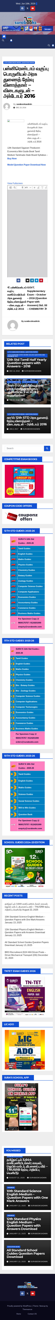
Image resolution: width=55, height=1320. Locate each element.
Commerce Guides (27, 608)
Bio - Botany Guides (25, 685)
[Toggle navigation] (7, 41)
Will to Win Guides (27, 808)
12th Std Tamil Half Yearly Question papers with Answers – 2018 (26, 363)
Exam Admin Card (14, 382)
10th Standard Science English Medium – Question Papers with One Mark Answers (27, 1196)
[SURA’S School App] (21, 1107)
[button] (3, 40)
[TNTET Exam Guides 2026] (25, 996)
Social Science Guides (28, 801)
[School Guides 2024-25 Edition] (25, 867)
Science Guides (25, 794)
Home (18, 1314)
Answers (10, 1187)
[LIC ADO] (25, 1049)
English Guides (25, 554)
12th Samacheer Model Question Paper (19, 62)
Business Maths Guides (29, 613)
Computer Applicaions (28, 592)
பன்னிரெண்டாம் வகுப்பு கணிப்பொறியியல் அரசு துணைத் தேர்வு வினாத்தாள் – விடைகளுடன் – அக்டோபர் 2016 (17, 298)
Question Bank (25, 814)
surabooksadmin (24, 104)
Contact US (32, 1314)
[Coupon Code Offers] (22, 517)
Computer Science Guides (30, 586)
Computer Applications (26, 701)
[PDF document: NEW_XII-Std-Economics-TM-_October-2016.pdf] (27, 231)
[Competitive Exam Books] (24, 481)
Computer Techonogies (27, 707)
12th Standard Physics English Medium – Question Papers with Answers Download (24, 1224)
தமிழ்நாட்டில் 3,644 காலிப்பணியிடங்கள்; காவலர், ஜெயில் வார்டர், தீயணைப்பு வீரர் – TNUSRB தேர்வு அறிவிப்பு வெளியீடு (27, 907)
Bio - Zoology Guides (26, 691)
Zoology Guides (25, 581)
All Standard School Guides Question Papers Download (26, 1253)
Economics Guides (27, 597)
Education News (13, 1246)
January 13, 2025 (17, 1206)
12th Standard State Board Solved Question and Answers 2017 (26, 355)
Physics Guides (25, 565)
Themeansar (27, 1309)
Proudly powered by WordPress (19, 1306)
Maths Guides (24, 559)
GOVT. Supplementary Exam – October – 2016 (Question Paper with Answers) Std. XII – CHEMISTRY (37, 298)
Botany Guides (25, 575)
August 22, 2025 (17, 1178)
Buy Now (12, 158)
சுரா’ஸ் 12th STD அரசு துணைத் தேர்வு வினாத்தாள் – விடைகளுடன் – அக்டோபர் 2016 (27, 421)
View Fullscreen (15, 183)
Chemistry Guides (26, 570)
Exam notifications (30, 382)
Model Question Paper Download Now (26, 165)
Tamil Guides (24, 548)
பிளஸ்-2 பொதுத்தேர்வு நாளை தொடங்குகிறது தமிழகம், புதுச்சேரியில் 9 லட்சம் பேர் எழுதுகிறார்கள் (25, 390)
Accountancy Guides (28, 602)
